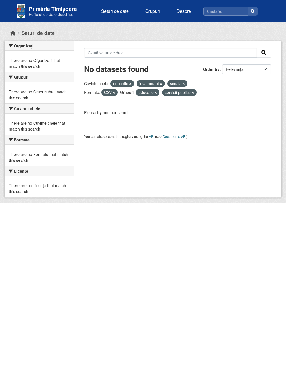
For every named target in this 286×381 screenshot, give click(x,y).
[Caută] (253, 11)
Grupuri (152, 11)
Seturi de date (115, 11)
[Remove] (130, 83)
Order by (211, 69)
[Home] (13, 32)
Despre (184, 11)
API (151, 136)
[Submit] (264, 53)
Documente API (174, 136)
